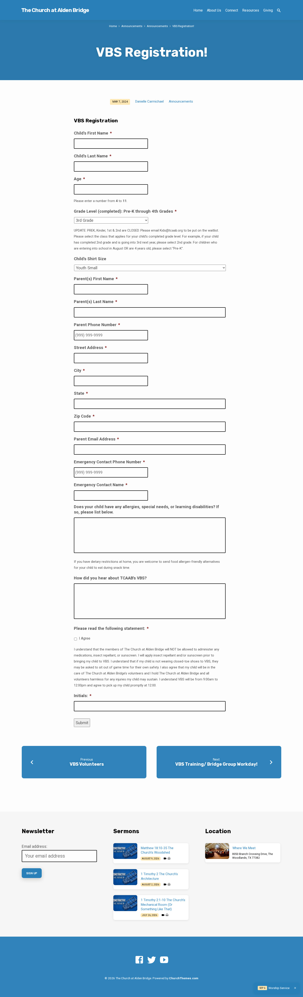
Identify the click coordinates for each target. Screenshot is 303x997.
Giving (268, 10)
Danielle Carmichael (149, 101)
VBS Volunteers (87, 764)
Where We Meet (244, 848)
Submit (82, 722)
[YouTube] (164, 960)
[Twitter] (152, 960)
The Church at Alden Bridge (55, 10)
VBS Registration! (183, 26)
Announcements (131, 26)
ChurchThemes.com (183, 978)
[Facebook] (139, 960)
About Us (214, 10)
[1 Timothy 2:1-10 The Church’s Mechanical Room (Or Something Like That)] (125, 903)
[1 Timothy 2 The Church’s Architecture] (125, 877)
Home (198, 10)
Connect (231, 10)
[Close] (295, 988)
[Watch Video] (165, 858)
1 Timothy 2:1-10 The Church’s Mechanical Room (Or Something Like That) (163, 904)
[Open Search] (278, 10)
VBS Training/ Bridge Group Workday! (216, 764)
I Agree (84, 638)
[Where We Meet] (217, 851)
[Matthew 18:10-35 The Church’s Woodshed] (125, 851)
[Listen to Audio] (168, 858)
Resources (250, 10)
